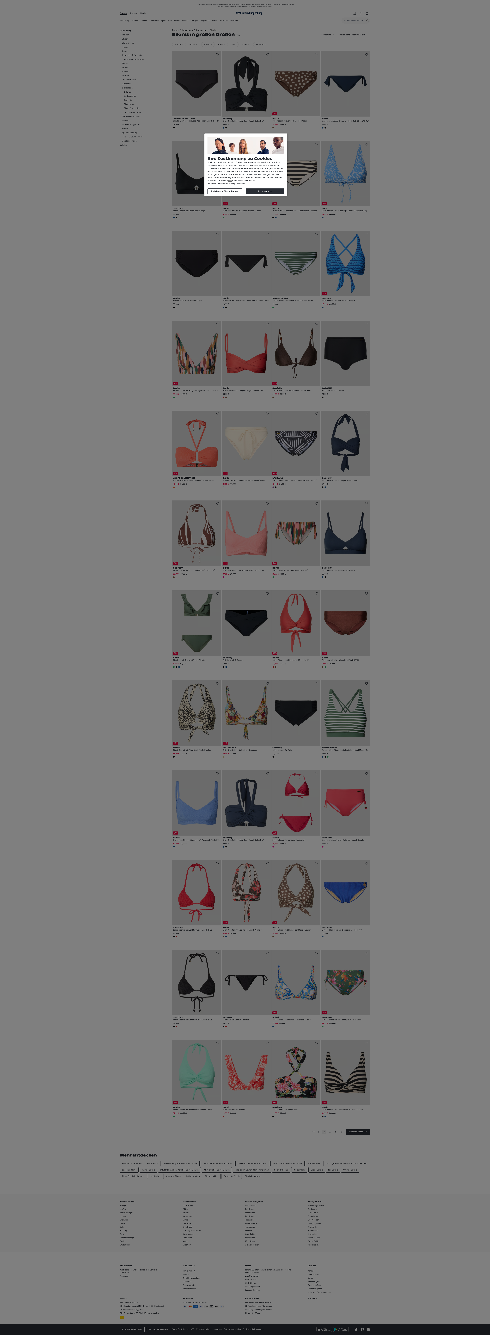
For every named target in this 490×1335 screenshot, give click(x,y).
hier (230, 181)
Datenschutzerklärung (226, 184)
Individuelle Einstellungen (224, 191)
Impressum (240, 184)
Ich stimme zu (265, 191)
